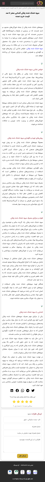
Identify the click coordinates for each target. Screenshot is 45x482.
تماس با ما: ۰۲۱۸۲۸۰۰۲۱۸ (27, 465)
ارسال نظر (22, 456)
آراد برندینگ (16, 465)
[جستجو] (11, 3)
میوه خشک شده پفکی (35, 48)
